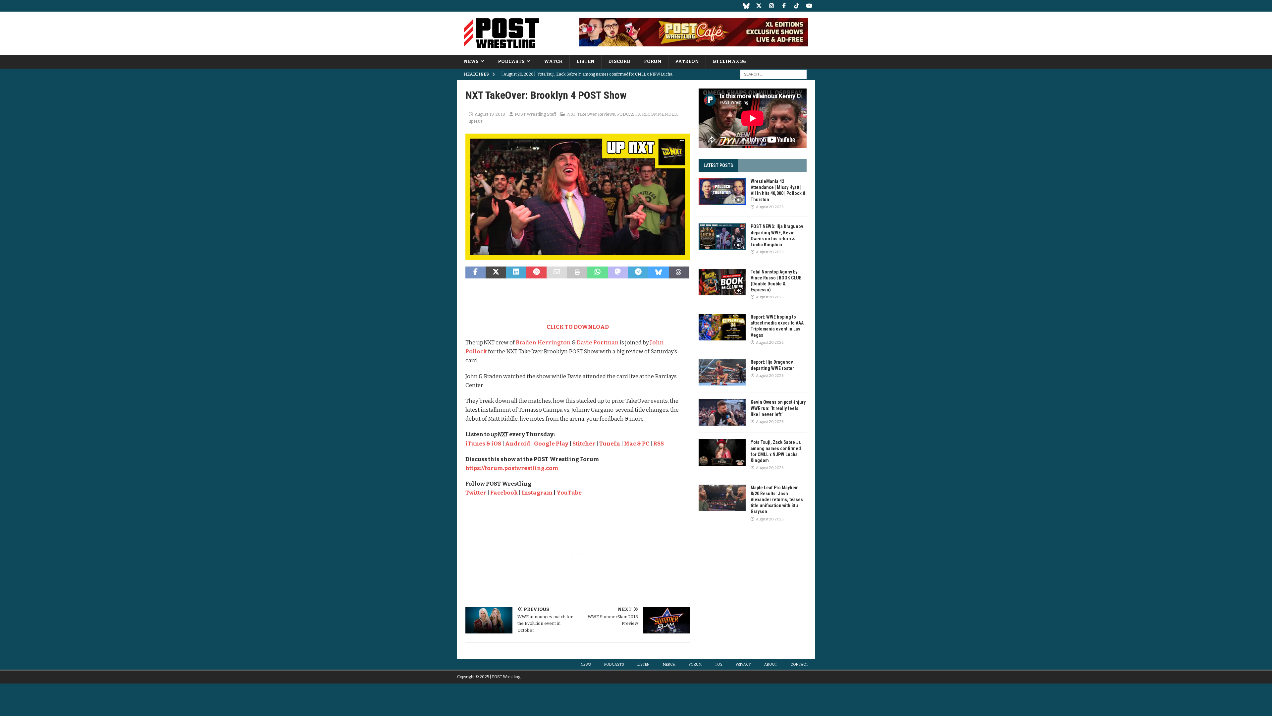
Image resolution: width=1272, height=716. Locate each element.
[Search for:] (773, 74)
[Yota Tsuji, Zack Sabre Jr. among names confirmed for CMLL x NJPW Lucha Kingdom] (722, 452)
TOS (718, 664)
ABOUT (770, 664)
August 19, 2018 (490, 114)
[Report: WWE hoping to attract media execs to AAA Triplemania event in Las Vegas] (722, 327)
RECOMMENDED (659, 114)
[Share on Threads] (679, 272)
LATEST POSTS (718, 165)
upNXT (476, 121)
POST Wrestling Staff (535, 114)
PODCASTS (511, 61)
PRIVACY (743, 664)
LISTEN (585, 61)
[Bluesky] (746, 6)
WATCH (553, 61)
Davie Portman (598, 342)
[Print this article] (577, 272)
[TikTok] (796, 6)
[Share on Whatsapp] (597, 272)
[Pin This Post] (536, 272)
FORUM (653, 61)
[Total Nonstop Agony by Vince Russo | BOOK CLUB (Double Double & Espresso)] (722, 282)
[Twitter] (759, 6)
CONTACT (799, 664)
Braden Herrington (543, 342)
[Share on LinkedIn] (516, 272)
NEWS (471, 61)
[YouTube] (809, 6)
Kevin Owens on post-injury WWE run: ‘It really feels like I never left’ (778, 408)
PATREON (687, 61)
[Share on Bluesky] (658, 272)
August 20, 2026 (769, 207)
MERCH (669, 664)
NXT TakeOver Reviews (591, 114)
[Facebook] (784, 6)
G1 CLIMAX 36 (729, 61)
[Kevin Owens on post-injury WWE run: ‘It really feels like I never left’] (722, 412)
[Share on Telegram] (638, 272)
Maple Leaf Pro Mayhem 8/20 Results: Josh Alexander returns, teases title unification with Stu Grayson (777, 499)
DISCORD (619, 61)
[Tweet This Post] (496, 272)
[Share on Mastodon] (618, 272)
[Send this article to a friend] (557, 272)
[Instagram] (771, 6)
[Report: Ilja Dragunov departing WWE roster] (722, 372)
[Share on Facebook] (475, 272)
